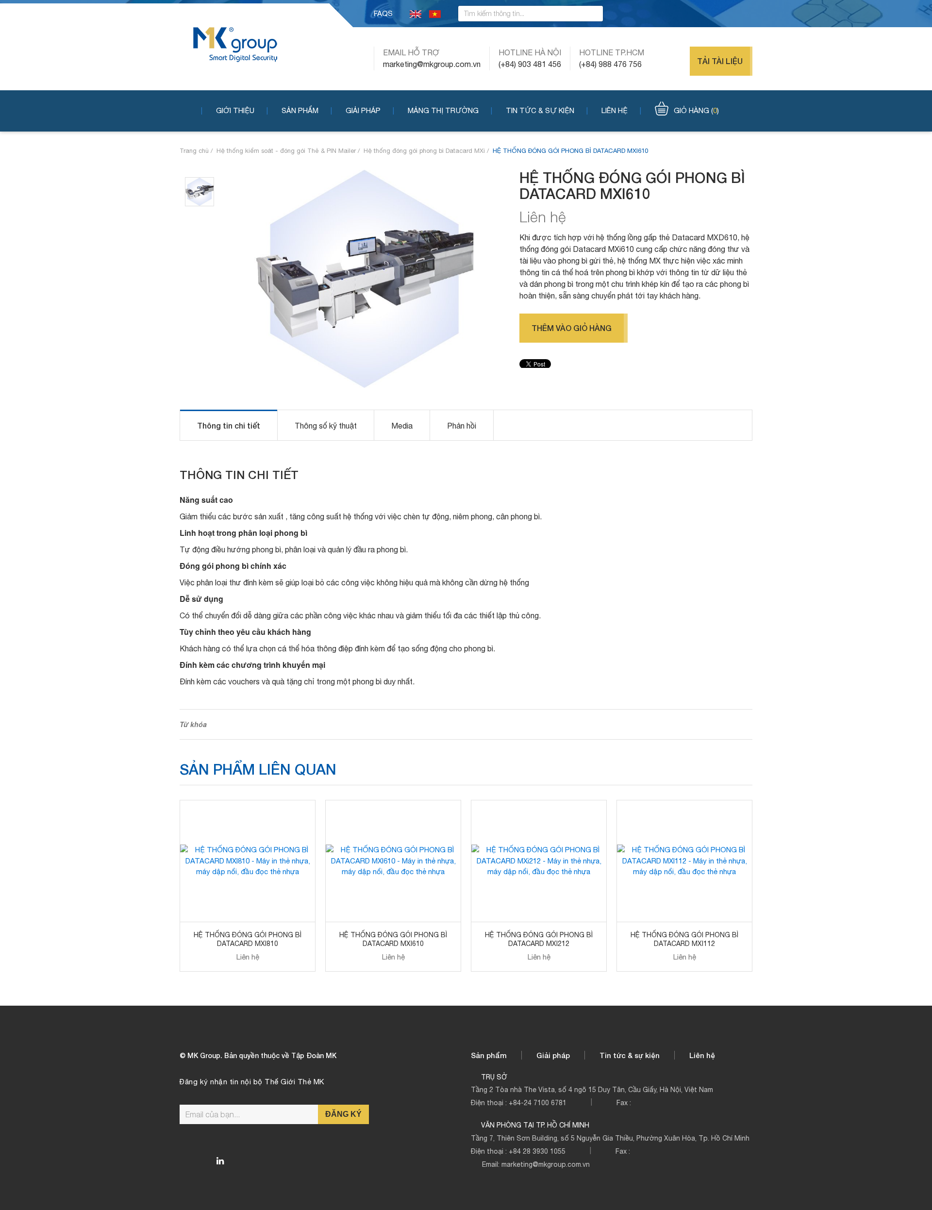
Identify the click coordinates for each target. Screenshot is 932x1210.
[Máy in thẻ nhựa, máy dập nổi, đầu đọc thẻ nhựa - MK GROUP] (235, 44)
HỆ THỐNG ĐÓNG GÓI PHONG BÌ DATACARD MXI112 (684, 939)
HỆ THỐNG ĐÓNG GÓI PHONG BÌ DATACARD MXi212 (539, 939)
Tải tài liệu (720, 61)
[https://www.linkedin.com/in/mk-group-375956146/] (220, 1161)
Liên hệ (614, 110)
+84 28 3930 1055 (537, 1151)
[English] (415, 13)
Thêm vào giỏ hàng (572, 327)
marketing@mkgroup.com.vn (432, 64)
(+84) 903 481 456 (530, 64)
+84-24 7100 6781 (537, 1103)
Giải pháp (363, 110)
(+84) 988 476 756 (610, 64)
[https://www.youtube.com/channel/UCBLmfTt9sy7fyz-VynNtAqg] (749, 13)
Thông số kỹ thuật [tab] (326, 425)
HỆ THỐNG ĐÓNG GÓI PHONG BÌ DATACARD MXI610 (393, 939)
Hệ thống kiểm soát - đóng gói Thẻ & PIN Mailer (286, 150)
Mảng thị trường (443, 110)
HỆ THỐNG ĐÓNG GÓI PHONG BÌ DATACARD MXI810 (247, 939)
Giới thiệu (235, 110)
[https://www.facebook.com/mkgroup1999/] (711, 13)
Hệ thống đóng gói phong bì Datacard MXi (424, 150)
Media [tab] (402, 425)
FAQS (383, 13)
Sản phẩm (300, 110)
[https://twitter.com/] (730, 13)
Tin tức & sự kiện (540, 110)
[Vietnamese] (435, 13)
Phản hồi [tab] (461, 425)
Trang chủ (194, 150)
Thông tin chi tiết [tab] (228, 425)
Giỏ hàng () (696, 110)
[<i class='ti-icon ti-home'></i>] (191, 110)
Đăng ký (343, 1114)
